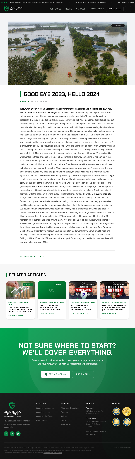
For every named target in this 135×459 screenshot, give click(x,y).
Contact (64, 420)
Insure (68, 9)
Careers (64, 412)
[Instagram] (12, 433)
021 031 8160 (91, 434)
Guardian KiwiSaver (44, 416)
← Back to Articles (32, 256)
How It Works (41, 420)
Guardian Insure (43, 412)
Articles (64, 416)
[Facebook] (6, 433)
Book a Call (115, 9)
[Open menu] (128, 9)
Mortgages (55, 9)
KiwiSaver (80, 9)
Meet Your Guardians (70, 408)
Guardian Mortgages (45, 408)
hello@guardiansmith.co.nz (96, 431)
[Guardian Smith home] (26, 9)
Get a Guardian (57, 374)
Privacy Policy (57, 453)
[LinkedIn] (18, 433)
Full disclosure (48, 453)
